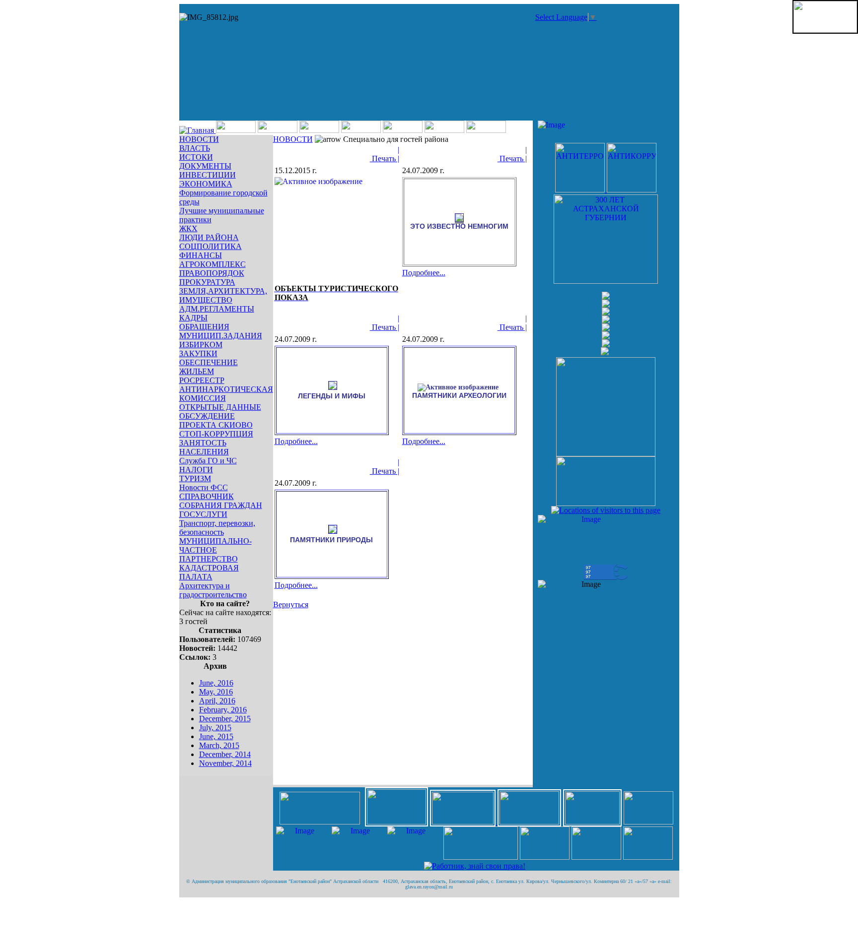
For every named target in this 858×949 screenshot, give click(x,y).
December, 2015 (225, 718)
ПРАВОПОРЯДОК (211, 273)
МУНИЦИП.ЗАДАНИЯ (220, 335)
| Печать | (384, 154)
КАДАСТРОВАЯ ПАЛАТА (209, 572)
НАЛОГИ (196, 469)
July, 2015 (215, 727)
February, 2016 (223, 709)
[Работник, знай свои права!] (474, 866)
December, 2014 (225, 754)
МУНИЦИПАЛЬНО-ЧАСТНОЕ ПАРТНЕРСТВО (215, 550)
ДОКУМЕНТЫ (205, 166)
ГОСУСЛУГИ (203, 514)
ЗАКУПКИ (198, 353)
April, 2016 (217, 700)
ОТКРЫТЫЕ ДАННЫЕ (220, 407)
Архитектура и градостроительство (213, 590)
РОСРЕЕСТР (201, 380)
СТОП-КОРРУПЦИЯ (216, 434)
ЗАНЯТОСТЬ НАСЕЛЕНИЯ (204, 447)
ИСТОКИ (196, 157)
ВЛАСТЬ (194, 148)
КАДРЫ (193, 318)
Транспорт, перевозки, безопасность (217, 527)
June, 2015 (216, 736)
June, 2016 (216, 683)
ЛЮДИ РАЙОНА (209, 237)
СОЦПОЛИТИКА (210, 246)
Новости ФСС (203, 487)
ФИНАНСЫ (200, 255)
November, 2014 (225, 763)
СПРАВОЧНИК (206, 496)
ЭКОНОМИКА (205, 184)
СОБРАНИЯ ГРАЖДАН (220, 505)
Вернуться (290, 604)
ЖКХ (188, 228)
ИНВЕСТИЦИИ (207, 175)
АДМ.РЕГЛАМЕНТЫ (216, 309)
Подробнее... (423, 272)
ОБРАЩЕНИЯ (204, 326)
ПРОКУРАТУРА (207, 282)
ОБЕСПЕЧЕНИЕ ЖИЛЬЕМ (208, 367)
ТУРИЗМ (195, 478)
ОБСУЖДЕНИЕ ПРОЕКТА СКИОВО (216, 420)
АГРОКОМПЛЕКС (212, 264)
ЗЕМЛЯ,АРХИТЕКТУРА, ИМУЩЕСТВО (223, 295)
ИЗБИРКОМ (200, 344)
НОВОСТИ (199, 139)
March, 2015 (219, 745)
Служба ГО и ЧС (208, 460)
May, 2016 (216, 692)
